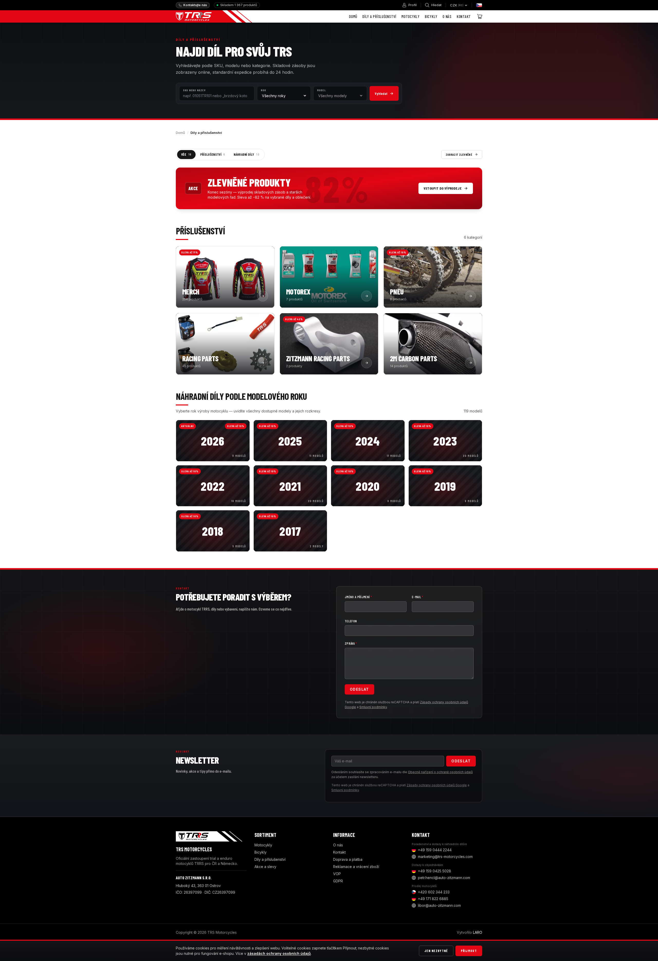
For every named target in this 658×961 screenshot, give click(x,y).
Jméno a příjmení (358, 597)
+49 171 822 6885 (433, 899)
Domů (353, 16)
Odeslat (359, 689)
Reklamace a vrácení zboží (356, 866)
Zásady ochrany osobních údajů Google (437, 785)
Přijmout (469, 951)
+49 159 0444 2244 (435, 850)
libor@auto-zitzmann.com (439, 905)
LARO (477, 932)
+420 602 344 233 (434, 892)
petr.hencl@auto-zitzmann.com (444, 877)
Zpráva (351, 643)
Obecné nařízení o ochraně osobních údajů (440, 772)
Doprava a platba (347, 859)
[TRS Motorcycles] (214, 16)
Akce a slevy (265, 866)
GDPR (338, 881)
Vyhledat (381, 93)
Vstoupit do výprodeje (443, 188)
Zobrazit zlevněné (459, 154)
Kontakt (464, 16)
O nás (447, 16)
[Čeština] (479, 5)
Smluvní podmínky (373, 707)
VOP (337, 874)
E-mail (417, 597)
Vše (186, 154)
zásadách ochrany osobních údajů (279, 953)
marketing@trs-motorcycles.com (445, 856)
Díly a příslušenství (379, 16)
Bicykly (431, 16)
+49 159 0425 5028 (434, 871)
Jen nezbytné (436, 951)
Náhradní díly (246, 154)
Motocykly (410, 16)
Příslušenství (212, 154)
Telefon (351, 621)
